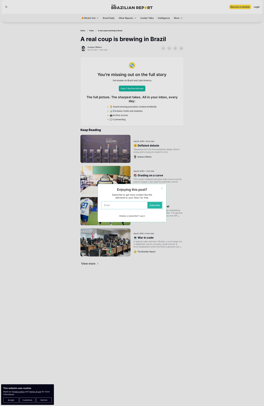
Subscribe (155, 205)
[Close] (162, 188)
